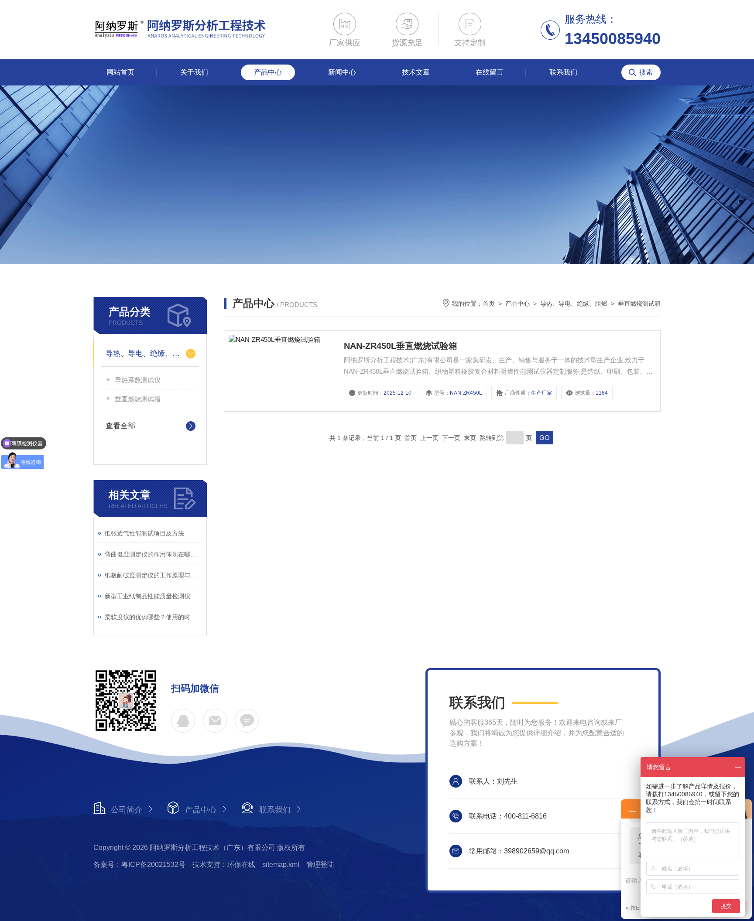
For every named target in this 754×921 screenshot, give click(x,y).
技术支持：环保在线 (223, 864)
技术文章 (416, 72)
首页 (489, 303)
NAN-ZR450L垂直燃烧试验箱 (400, 346)
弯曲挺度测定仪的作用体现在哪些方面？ (153, 554)
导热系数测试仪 (138, 380)
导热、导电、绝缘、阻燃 (146, 353)
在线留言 (490, 72)
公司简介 (126, 809)
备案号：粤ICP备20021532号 (139, 864)
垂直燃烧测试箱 (138, 399)
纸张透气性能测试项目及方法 (144, 533)
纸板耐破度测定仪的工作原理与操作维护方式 (153, 575)
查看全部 (120, 426)
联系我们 (563, 72)
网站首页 (120, 72)
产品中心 (268, 72)
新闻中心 (342, 72)
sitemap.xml (280, 864)
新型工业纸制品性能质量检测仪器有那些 (153, 596)
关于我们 (194, 72)
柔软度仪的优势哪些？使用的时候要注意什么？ (153, 617)
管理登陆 (320, 864)
